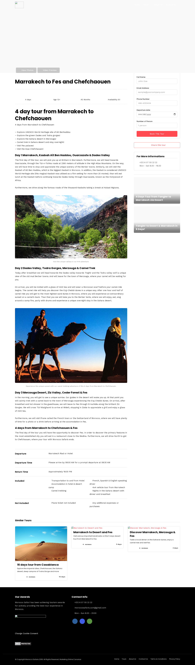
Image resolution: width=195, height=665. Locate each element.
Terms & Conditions (159, 659)
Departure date (143, 110)
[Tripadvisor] (89, 621)
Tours (145, 5)
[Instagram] (82, 621)
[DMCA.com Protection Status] (23, 644)
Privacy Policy (174, 659)
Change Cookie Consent (26, 633)
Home (137, 5)
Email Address (143, 88)
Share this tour (158, 145)
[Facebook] (75, 621)
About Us (158, 5)
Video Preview (50, 70)
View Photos (27, 70)
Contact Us (171, 5)
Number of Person (144, 121)
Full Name (141, 77)
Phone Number (143, 99)
